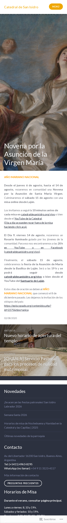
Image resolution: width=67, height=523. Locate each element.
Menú (55, 6)
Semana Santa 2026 (15, 414)
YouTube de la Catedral (28, 218)
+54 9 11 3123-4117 (43, 468)
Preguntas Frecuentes (23, 483)
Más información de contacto (21, 475)
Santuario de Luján (32, 280)
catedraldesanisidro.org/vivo (38, 214)
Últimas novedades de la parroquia (24, 436)
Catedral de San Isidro (21, 7)
